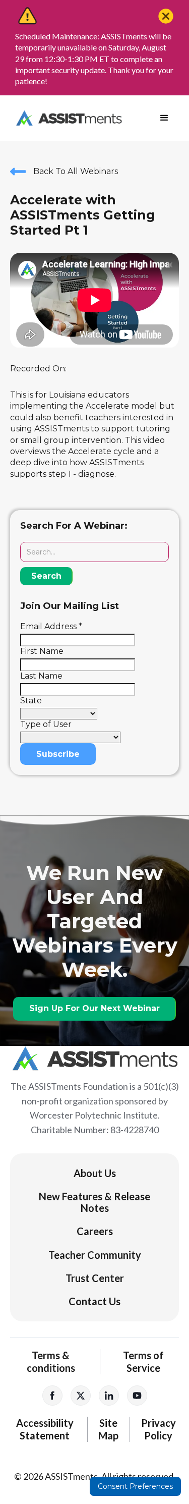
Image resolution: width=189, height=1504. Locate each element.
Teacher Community (94, 1255)
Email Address (51, 626)
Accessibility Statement (45, 1429)
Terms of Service (143, 1361)
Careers (95, 1231)
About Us (95, 1173)
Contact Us (94, 1301)
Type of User (46, 724)
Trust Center (95, 1278)
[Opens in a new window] (52, 1395)
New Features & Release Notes (94, 1201)
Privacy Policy (158, 1429)
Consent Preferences (135, 1486)
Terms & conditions (51, 1361)
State (31, 700)
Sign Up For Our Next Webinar (94, 1008)
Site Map (108, 1429)
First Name (42, 651)
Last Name (41, 676)
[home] (66, 118)
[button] (164, 118)
